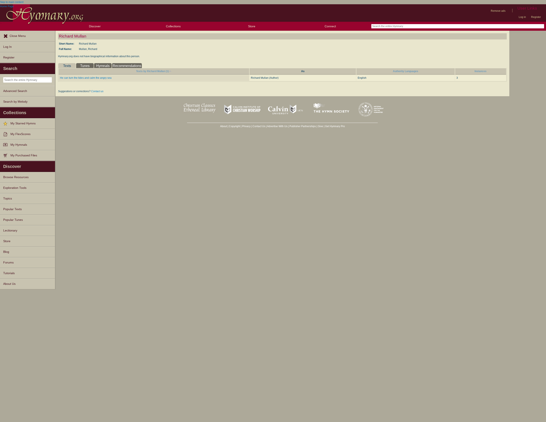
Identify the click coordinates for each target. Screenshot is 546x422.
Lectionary (10, 230)
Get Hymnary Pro (335, 126)
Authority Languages (405, 71)
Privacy (246, 126)
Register (536, 17)
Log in (522, 17)
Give (320, 126)
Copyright (234, 126)
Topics (7, 198)
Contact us (97, 91)
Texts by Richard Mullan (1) (152, 71)
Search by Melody (15, 101)
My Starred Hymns (23, 123)
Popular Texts (12, 209)
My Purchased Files (23, 155)
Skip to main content (11, 2)
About (223, 126)
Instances (480, 71)
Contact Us (259, 126)
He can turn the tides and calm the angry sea (86, 77)
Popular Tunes (13, 219)
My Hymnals (18, 144)
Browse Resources (16, 177)
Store (251, 26)
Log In (7, 46)
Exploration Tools (14, 187)
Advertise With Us (277, 126)
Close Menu (18, 36)
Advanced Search (15, 91)
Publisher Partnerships (302, 126)
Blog (6, 251)
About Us (9, 283)
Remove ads (498, 10)
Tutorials (9, 273)
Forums (8, 262)
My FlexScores (20, 134)
